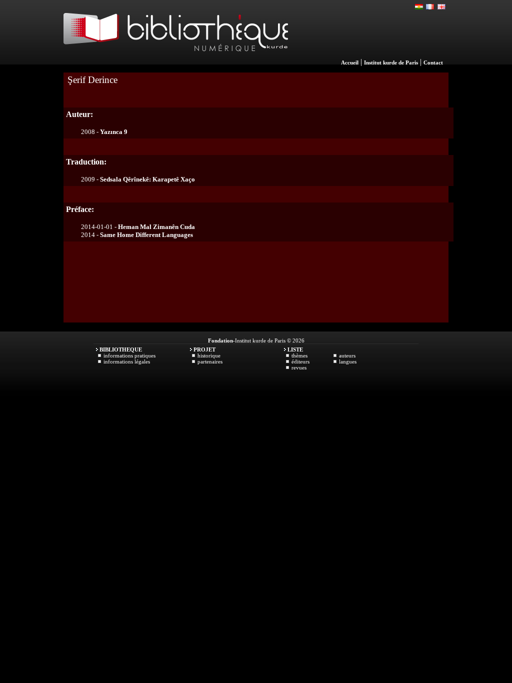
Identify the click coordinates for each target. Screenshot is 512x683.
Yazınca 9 (114, 132)
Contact (433, 63)
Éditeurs (301, 361)
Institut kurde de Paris (391, 63)
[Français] (430, 7)
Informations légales (127, 361)
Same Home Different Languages (146, 234)
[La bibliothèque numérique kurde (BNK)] (176, 62)
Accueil (349, 63)
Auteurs (347, 355)
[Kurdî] (419, 7)
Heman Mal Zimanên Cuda (156, 226)
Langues (347, 361)
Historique (209, 355)
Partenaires (210, 361)
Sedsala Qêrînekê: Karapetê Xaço (147, 179)
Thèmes (300, 355)
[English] (441, 7)
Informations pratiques (130, 355)
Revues (299, 367)
